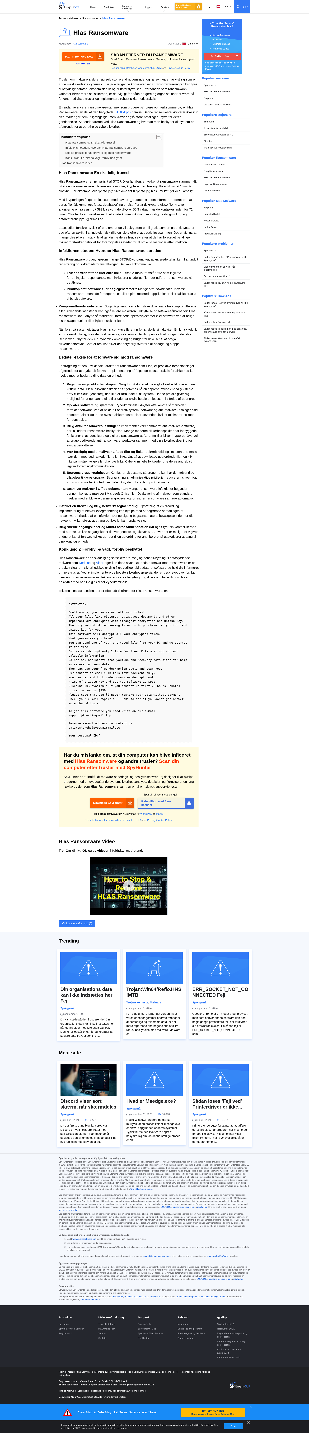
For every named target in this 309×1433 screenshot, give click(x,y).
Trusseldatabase (68, 18)
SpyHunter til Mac (147, 1328)
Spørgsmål (67, 1008)
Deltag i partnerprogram (190, 1328)
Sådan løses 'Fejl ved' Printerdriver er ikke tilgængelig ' (226, 259)
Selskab (165, 7)
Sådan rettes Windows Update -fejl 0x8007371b (222, 340)
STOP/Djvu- (122, 112)
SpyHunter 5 (144, 1324)
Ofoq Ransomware (214, 171)
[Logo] (69, 6)
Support (148, 7)
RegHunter (143, 1338)
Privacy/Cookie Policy (178, 68)
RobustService (211, 220)
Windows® (145, 814)
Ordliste (102, 1338)
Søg (208, 6)
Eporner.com (210, 85)
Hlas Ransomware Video (76, 163)
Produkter (109, 7)
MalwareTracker (106, 1328)
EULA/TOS (166, 1207)
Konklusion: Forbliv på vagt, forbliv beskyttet (93, 158)
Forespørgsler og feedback (191, 1333)
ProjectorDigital (212, 214)
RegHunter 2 (65, 1333)
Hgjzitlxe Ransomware (215, 184)
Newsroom (183, 1324)
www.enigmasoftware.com (84, 1239)
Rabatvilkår (155, 1297)
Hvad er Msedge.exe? (151, 1101)
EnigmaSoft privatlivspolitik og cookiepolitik (232, 1335)
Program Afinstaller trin (78, 1371)
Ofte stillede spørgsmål (141, 1189)
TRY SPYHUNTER (212, 1412)
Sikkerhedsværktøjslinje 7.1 (218, 134)
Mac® (159, 814)
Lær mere (122, 1428)
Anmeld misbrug (186, 1338)
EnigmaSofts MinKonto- (218, 1256)
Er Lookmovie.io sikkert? (217, 276)
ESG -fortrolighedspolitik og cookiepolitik (231, 1343)
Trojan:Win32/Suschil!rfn (216, 128)
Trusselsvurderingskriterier (213, 1297)
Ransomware (90, 18)
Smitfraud (209, 121)
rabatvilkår (202, 1207)
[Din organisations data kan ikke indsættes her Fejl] (88, 968)
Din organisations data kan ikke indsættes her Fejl (86, 995)
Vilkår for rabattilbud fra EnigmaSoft (229, 1351)
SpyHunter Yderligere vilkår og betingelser (155, 1371)
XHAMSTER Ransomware (218, 91)
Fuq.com (208, 98)
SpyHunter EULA (225, 1324)
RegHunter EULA (226, 1328)
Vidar (99, 563)
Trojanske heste (137, 1002)
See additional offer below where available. (133, 68)
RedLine (85, 563)
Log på (244, 6)
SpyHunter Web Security (71, 1328)
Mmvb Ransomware (214, 164)
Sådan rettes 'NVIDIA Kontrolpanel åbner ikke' (225, 284)
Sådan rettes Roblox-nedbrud (219, 322)
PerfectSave (210, 227)
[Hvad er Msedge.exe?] (154, 1080)
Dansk (225, 6)
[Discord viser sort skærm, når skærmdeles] (88, 1080)
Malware (155, 1002)
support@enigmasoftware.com (157, 1256)
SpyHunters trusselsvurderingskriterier (112, 1371)
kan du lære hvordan (68, 1210)
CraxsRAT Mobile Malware (218, 104)
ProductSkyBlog (212, 233)
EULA (159, 68)
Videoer (102, 1333)
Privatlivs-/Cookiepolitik (135, 1297)
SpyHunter (64, 1324)
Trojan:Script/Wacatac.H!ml (218, 147)
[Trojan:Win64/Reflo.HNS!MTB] (154, 968)
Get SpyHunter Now (220, 56)
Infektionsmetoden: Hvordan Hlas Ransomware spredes (101, 147)
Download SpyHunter (107, 802)
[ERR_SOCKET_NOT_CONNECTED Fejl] (220, 968)
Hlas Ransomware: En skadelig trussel (90, 142)
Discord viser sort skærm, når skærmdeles (219, 268)
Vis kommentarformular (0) (77, 923)
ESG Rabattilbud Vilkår (228, 1357)
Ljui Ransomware (213, 190)
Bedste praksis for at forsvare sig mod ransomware (98, 152)
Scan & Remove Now (78, 56)
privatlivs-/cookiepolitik (183, 1207)
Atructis (208, 141)
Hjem (93, 7)
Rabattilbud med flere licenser (183, 6)
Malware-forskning (127, 7)
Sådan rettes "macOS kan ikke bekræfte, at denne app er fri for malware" (225, 330)
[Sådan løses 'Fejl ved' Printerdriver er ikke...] (220, 1080)
